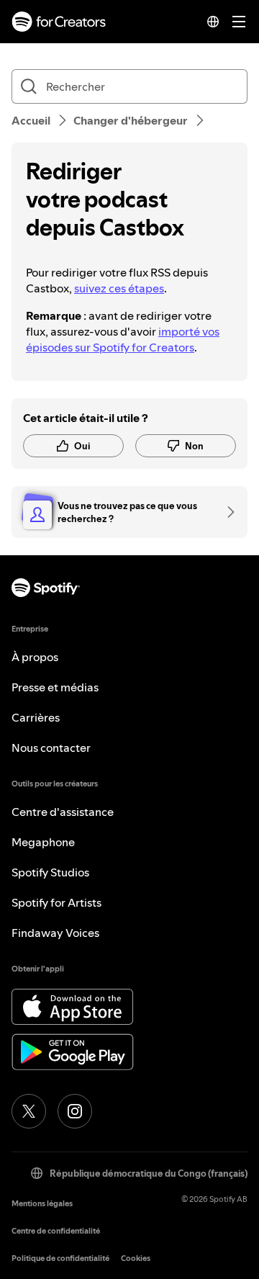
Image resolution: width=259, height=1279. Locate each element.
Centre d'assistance (63, 812)
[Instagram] (75, 1111)
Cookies (135, 1258)
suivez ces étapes (119, 288)
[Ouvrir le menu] (238, 21)
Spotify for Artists (56, 902)
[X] (29, 1111)
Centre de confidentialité (56, 1231)
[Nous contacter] (226, 512)
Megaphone (43, 842)
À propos (35, 657)
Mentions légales (42, 1203)
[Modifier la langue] (213, 21)
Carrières (36, 717)
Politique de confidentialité (60, 1258)
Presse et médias (55, 687)
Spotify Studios (50, 872)
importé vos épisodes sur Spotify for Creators (122, 339)
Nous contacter (51, 747)
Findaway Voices (55, 933)
